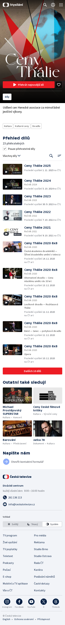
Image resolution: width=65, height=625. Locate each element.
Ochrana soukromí (24, 619)
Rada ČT (39, 563)
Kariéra (38, 569)
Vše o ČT (8, 590)
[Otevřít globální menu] (61, 5)
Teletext (8, 556)
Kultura (8, 126)
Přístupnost (43, 619)
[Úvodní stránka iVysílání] (13, 5)
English (6, 619)
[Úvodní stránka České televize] (17, 477)
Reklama (39, 542)
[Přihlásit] (53, 5)
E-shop (7, 576)
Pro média (40, 535)
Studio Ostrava (42, 556)
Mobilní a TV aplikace (15, 583)
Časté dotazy (41, 583)
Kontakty (39, 590)
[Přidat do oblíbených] (58, 84)
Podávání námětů (44, 576)
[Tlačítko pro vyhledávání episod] (51, 156)
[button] (13, 169)
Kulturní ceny (22, 126)
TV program (10, 535)
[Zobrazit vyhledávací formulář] (45, 5)
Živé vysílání (10, 542)
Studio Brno (41, 549)
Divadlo (36, 126)
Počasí (7, 569)
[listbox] (32, 524)
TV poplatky (10, 549)
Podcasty (8, 563)
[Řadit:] (59, 155)
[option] (13, 524)
